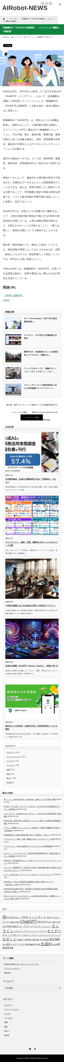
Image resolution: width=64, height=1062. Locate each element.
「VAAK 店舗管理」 (13, 295)
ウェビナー (46, 927)
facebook (50, 3)
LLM (58, 922)
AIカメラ (18, 918)
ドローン (26, 935)
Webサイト (17, 926)
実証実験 (54, 939)
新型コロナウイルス (15, 944)
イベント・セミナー (14, 757)
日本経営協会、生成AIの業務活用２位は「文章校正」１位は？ (26, 835)
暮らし (9, 778)
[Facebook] (34, 1048)
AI (4, 916)
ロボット (9, 939)
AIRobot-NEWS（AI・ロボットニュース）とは (21, 964)
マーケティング (54, 935)
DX (39, 921)
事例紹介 (20, 940)
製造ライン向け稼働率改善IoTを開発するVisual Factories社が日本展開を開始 (45, 406)
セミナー (54, 931)
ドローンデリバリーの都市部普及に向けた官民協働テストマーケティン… (40, 386)
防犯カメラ (49, 37)
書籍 (27, 944)
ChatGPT (28, 921)
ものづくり (11, 752)
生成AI (46, 944)
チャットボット (11, 935)
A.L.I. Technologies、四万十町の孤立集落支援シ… (40, 320)
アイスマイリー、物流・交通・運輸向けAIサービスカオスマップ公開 (29, 839)
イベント (36, 926)
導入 (4, 944)
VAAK (6, 300)
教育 (8, 774)
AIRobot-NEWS (30, 1058)
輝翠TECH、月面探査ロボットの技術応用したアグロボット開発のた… (41, 353)
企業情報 (27, 940)
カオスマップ (20, 931)
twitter (46, 3)
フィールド (17, 37)
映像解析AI (41, 37)
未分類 (9, 782)
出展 (33, 940)
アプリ (26, 926)
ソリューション (31, 37)
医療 (8, 769)
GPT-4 (44, 922)
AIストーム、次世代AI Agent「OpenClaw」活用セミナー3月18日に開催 (30, 799)
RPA (9, 926)
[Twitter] (29, 1048)
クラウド (43, 931)
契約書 (46, 940)
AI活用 (17, 922)
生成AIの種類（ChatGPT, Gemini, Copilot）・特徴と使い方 (31, 666)
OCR (4, 927)
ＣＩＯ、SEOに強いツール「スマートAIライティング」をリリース (28, 874)
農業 (12, 948)
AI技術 (12, 922)
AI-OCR (11, 917)
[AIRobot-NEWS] (24, 7)
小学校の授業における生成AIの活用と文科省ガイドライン (30, 605)
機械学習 (32, 944)
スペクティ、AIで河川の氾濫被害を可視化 (40, 336)
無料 (38, 944)
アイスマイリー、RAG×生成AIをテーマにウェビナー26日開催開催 (28, 846)
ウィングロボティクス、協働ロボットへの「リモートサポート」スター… (40, 370)
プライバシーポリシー (12, 968)
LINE (54, 922)
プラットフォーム (39, 935)
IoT (49, 922)
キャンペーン (32, 931)
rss (42, 3)
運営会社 (7, 973)
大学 (41, 940)
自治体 (54, 944)
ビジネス (10, 761)
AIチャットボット (34, 917)
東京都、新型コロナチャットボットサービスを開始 (19, 406)
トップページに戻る (31, 417)
